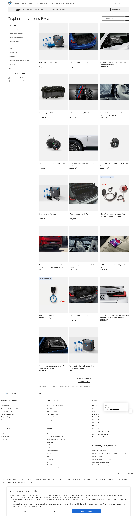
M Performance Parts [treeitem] (16, 49)
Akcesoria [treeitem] (12, 25)
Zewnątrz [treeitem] (12, 64)
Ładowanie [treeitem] (13, 56)
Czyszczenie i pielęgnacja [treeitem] (17, 33)
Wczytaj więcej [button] (84, 381)
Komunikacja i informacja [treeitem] (17, 30)
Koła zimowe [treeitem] (13, 52)
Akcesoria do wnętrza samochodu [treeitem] (19, 60)
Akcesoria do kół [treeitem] (14, 41)
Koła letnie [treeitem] (13, 45)
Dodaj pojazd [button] (116, 9)
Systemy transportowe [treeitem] (16, 37)
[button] (127, 18)
